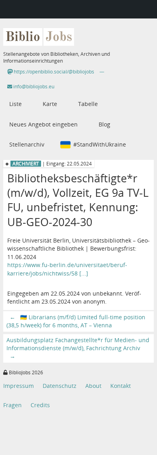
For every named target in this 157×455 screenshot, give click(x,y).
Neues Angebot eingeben (43, 124)
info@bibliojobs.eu (33, 86)
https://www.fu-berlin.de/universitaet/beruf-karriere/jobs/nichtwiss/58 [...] (67, 269)
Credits (40, 405)
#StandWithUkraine (99, 144)
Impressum (18, 386)
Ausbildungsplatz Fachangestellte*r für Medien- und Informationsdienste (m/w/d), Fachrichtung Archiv (77, 348)
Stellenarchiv (26, 144)
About (93, 386)
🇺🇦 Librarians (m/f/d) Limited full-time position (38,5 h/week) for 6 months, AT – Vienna (75, 321)
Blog (104, 124)
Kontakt (120, 386)
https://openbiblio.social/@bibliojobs (53, 71)
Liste (15, 104)
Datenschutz (59, 386)
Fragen (12, 405)
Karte (50, 104)
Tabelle (88, 104)
